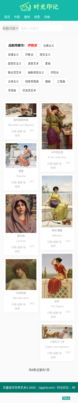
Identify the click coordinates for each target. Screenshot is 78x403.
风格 (47, 17)
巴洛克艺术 (29, 90)
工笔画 (61, 81)
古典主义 (48, 45)
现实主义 (45, 54)
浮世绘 (12, 90)
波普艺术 (33, 63)
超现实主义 (14, 63)
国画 (48, 81)
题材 (27, 17)
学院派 (55, 72)
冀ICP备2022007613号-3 (44, 398)
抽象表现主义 (36, 72)
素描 (48, 63)
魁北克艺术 (14, 72)
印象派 (29, 54)
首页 (7, 17)
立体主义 (13, 81)
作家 (17, 17)
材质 (37, 17)
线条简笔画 (32, 81)
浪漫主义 (13, 54)
